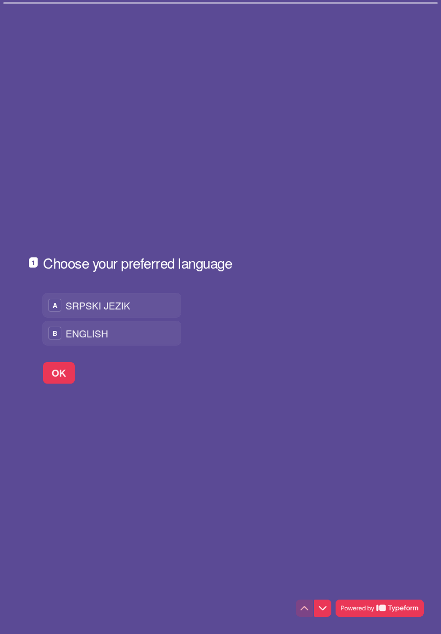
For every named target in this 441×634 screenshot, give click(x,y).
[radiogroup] (112, 319)
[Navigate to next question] (322, 608)
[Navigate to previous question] (304, 608)
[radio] (112, 305)
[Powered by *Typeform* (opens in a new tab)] (380, 608)
